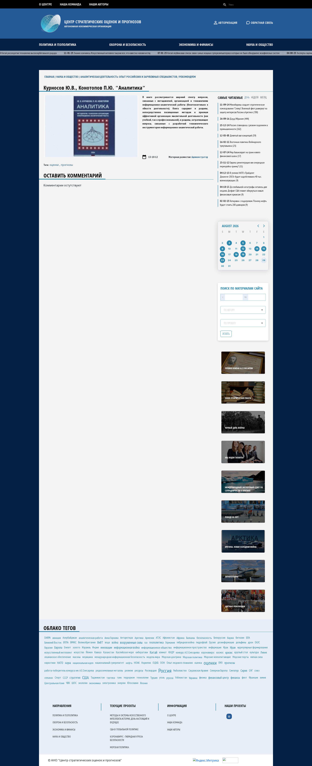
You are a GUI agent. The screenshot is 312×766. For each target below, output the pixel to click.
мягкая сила (256, 657)
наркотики (49, 662)
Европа (58, 647)
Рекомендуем (187, 76)
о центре (45, 4)
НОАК (137, 662)
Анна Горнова (111, 638)
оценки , (55, 165)
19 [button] (243, 254)
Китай (153, 652)
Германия (170, 642)
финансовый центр (218, 678)
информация (215, 647)
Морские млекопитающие (217, 657)
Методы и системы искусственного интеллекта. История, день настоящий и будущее (129, 719)
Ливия (264, 652)
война (115, 642)
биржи (230, 638)
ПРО (220, 662)
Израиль (86, 647)
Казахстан (108, 652)
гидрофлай (201, 642)
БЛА (248, 637)
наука (68, 663)
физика (203, 677)
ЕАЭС (257, 642)
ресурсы (139, 670)
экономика (95, 683)
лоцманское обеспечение (57, 657)
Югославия (132, 683)
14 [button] (257, 248)
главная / (50, 76)
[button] (258, 226)
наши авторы (98, 4)
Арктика (139, 638)
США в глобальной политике (124, 729)
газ (146, 642)
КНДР (171, 652)
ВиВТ (100, 642)
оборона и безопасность (127, 44)
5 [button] (243, 243)
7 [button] (256, 243)
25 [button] (236, 260)
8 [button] (264, 243)
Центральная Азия (54, 683)
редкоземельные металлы (109, 670)
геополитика (156, 642)
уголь (161, 677)
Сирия (243, 670)
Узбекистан (181, 677)
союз (256, 670)
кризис (229, 652)
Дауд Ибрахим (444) (234, 118)
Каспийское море (125, 652)
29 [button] (263, 260)
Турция (153, 677)
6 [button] (250, 243)
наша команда (70, 4)
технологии (142, 677)
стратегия (75, 678)
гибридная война (185, 642)
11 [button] (236, 248)
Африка (180, 638)
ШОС (74, 683)
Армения (149, 638)
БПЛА (65, 642)
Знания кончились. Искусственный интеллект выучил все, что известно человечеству (97, 53)
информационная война (127, 647)
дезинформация (225, 642)
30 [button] (222, 266)
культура (254, 652)
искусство (79, 652)
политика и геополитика (57, 44)
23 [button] (222, 260)
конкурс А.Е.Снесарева (188, 652)
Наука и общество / (68, 76)
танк (119, 677)
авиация (56, 638)
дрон (250, 642)
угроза (169, 678)
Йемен (89, 652)
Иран (233, 647)
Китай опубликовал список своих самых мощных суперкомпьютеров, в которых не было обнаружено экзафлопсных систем (209, 53)
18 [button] (236, 254)
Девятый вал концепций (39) (238, 135)
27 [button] (250, 260)
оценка (198, 662)
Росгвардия (151, 670)
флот (244, 677)
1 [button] (263, 237)
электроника (109, 683)
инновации (106, 647)
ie (229, 716)
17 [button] (229, 254)
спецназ (48, 677)
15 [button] (264, 248)
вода (107, 642)
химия (263, 677)
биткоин (240, 637)
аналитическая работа (91, 638)
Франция (253, 677)
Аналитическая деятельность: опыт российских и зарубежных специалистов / (130, 76)
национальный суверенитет (109, 662)
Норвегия (146, 662)
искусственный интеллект (58, 652)
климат (163, 652)
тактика (111, 677)
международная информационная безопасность (120, 657)
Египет (67, 647)
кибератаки (142, 652)
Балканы (190, 638)
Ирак (225, 647)
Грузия (212, 642)
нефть (129, 663)
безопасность (204, 638)
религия (129, 670)
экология (82, 683)
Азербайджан (70, 637)
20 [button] (250, 254)
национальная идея (83, 663)
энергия (121, 683)
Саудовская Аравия (198, 670)
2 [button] (222, 243)
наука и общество (259, 44)
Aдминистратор (200, 157)
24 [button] (229, 260)
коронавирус (207, 652)
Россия (165, 670)
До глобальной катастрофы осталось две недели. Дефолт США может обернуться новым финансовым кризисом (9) (243, 190)
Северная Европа (219, 670)
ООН (162, 662)
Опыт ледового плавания (180, 662)
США (85, 677)
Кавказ (97, 652)
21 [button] (257, 254)
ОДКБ (155, 662)
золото (76, 647)
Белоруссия (219, 637)
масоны (77, 657)
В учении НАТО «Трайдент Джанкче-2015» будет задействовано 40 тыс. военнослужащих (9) (240, 176)
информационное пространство (190, 647)
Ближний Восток (52, 642)
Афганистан (169, 637)
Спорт (58, 677)
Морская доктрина (171, 657)
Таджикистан (98, 677)
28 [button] (256, 260)
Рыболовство (180, 670)
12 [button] (243, 248)
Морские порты (241, 657)
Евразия (48, 647)
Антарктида (126, 637)
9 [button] (222, 248)
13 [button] (250, 248)
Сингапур (234, 670)
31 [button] (229, 266)
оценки (210, 663)
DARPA (47, 637)
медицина (87, 657)
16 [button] (222, 254)
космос (220, 652)
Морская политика (192, 657)
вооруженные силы (131, 642)
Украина (193, 678)
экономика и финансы (196, 44)
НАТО (60, 663)
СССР (65, 677)
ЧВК (68, 683)
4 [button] (236, 243)
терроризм (129, 677)
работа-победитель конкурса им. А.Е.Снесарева (69, 670)
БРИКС (73, 642)
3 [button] (229, 243)
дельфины (241, 642)
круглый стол (241, 652)
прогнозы (67, 165)
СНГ (251, 670)
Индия (95, 647)
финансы (235, 678)
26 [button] (243, 260)
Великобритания (87, 642)
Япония (144, 683)
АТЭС (158, 637)
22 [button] (263, 254)
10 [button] (229, 248)
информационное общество (156, 647)
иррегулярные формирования (252, 647)
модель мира (153, 657)
